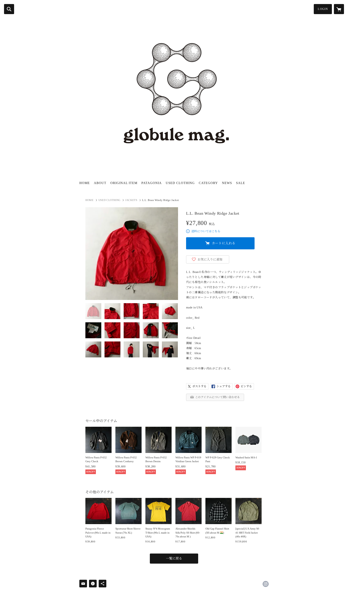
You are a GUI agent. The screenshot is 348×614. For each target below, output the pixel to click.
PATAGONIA (151, 183)
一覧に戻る (174, 558)
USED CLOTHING (180, 183)
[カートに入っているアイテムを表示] (339, 9)
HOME (84, 183)
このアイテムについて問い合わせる (217, 397)
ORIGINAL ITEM (123, 183)
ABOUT (100, 183)
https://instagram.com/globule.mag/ (266, 584)
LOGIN (323, 8)
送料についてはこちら (205, 231)
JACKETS (131, 200)
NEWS (227, 183)
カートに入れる (224, 243)
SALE (240, 183)
